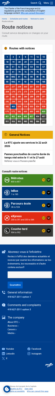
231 (7, 86)
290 (38, 96)
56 (38, 67)
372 (44, 101)
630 (26, 111)
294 (13, 101)
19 (14, 62)
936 (13, 121)
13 (44, 57)
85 (38, 77)
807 (32, 116)
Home (4, 19)
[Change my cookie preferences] (6, 389)
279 (38, 91)
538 (26, 106)
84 (32, 77)
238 (19, 86)
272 (19, 91)
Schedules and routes (19, 19)
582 (19, 111)
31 (32, 62)
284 (26, 96)
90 (8, 82)
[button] (27, 180)
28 (20, 62)
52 (20, 67)
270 (13, 91)
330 (19, 101)
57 (44, 67)
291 (44, 96)
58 (8, 72)
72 (26, 72)
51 (14, 67)
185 (44, 82)
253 (38, 86)
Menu (46, 3)
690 (38, 111)
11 (32, 57)
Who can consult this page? (33, 13)
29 (26, 62)
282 (13, 96)
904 (38, 116)
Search (34, 3)
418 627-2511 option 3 (19, 309)
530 (19, 106)
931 (7, 121)
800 (44, 111)
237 (13, 86)
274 (32, 91)
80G (13, 77)
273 (26, 91)
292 (7, 101)
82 (26, 77)
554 (38, 106)
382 (7, 106)
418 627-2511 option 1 (19, 297)
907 (44, 116)
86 (44, 77)
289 (32, 96)
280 (44, 91)
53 (26, 67)
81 (20, 77)
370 (38, 101)
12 (38, 57)
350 (32, 101)
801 (7, 116)
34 (44, 62)
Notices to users (37, 19)
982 (32, 121)
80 (8, 77)
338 (26, 101)
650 (32, 111)
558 (44, 106)
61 (14, 72)
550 (32, 106)
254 (44, 86)
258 (7, 91)
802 (13, 116)
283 (19, 96)
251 (32, 86)
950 (19, 121)
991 (44, 121)
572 (13, 111)
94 (32, 82)
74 (32, 72)
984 (38, 121)
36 (8, 67)
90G (13, 82)
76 (38, 72)
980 (26, 121)
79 (44, 72)
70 (20, 72)
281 (7, 96)
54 (32, 67)
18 (8, 62)
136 (38, 82)
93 (26, 82)
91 (20, 82)
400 (13, 106)
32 (38, 62)
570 (7, 111)
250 (26, 86)
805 (26, 116)
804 (19, 116)
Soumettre (15, 285)
